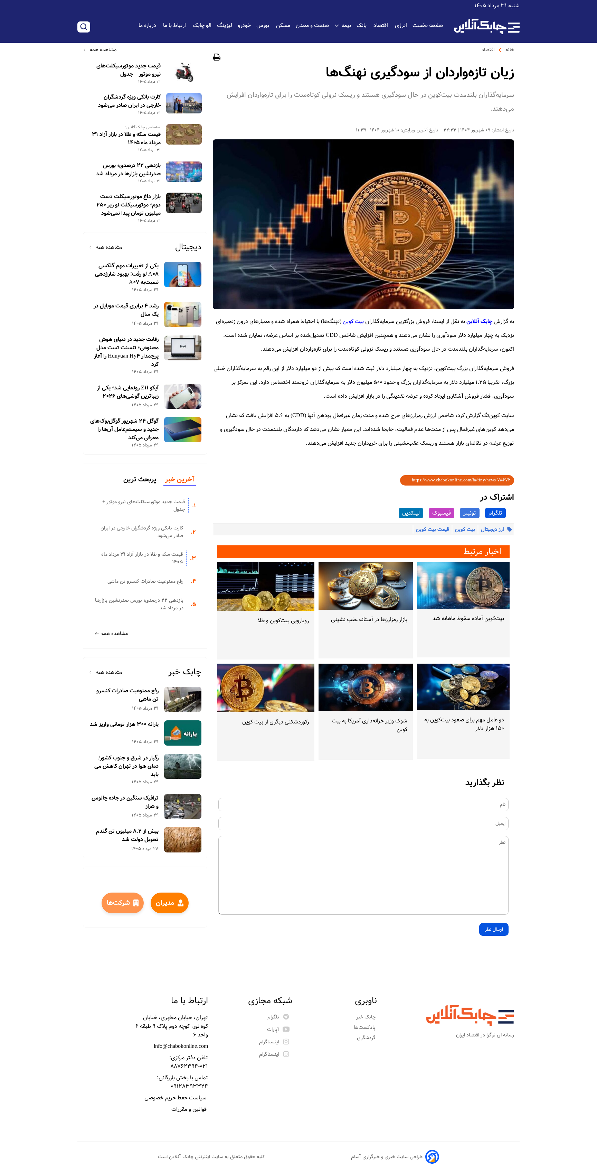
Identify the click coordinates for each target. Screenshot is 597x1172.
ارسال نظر (494, 929)
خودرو (244, 25)
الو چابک (202, 25)
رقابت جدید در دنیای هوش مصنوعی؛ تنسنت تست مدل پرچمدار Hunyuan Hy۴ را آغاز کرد (126, 352)
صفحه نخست (428, 25)
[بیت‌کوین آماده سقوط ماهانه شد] (463, 585)
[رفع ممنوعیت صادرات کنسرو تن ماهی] (183, 699)
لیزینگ (224, 25)
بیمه (346, 25)
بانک (362, 25)
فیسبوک (441, 513)
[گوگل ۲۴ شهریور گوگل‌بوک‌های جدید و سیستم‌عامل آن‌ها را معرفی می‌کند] (183, 429)
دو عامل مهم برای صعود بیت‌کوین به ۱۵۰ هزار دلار (464, 724)
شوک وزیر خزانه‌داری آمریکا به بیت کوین (369, 725)
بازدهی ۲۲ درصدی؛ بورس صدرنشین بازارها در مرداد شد (128, 170)
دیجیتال (188, 247)
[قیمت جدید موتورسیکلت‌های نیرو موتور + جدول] (184, 72)
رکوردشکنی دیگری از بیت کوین (275, 722)
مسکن (283, 25)
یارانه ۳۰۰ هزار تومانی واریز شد (124, 724)
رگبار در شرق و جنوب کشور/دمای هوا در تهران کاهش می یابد (126, 766)
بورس (263, 25)
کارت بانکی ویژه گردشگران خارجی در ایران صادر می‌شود (129, 101)
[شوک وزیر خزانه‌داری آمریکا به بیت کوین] (366, 687)
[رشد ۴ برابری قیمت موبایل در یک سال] (183, 314)
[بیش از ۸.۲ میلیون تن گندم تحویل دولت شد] (183, 839)
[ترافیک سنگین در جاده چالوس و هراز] (183, 806)
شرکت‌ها (118, 903)
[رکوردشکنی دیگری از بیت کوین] (265, 688)
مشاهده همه (103, 50)
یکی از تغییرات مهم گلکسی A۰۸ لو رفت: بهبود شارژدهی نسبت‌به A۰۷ (127, 274)
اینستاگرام (269, 1042)
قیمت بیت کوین (432, 529)
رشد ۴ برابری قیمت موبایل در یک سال (126, 310)
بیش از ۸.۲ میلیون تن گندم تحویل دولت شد (127, 835)
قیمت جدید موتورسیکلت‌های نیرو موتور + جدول (128, 70)
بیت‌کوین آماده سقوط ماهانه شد (468, 618)
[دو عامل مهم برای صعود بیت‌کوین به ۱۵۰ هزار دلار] (463, 687)
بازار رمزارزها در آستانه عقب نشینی (369, 619)
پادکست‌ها (365, 1027)
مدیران (165, 903)
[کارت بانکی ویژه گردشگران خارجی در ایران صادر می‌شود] (184, 103)
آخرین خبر (179, 479)
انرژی (401, 25)
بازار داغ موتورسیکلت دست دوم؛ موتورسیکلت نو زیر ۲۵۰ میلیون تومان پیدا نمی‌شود (128, 205)
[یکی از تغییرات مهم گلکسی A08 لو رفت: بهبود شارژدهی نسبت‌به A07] (183, 274)
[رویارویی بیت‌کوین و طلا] (265, 586)
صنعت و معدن (312, 25)
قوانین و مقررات (189, 1109)
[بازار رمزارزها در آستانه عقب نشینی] (366, 586)
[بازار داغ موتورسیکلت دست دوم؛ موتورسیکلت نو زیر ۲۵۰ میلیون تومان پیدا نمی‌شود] (184, 203)
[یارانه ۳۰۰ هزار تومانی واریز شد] (183, 733)
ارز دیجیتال (492, 529)
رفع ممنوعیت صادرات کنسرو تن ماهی (145, 581)
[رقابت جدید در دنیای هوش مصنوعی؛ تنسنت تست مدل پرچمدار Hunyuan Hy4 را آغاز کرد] (183, 348)
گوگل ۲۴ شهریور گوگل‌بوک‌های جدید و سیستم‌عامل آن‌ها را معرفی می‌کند (124, 429)
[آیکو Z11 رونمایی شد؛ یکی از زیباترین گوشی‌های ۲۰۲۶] (183, 396)
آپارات (273, 1029)
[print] (216, 58)
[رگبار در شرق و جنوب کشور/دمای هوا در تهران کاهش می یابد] (183, 766)
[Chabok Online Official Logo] (487, 26)
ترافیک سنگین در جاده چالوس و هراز (125, 802)
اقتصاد (381, 25)
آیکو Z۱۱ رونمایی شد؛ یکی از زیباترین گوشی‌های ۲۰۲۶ (128, 392)
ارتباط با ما (175, 25)
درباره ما (148, 25)
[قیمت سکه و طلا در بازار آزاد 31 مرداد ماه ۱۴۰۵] (184, 134)
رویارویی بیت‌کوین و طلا (283, 620)
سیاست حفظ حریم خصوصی (176, 1097)
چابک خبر (184, 672)
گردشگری (367, 1038)
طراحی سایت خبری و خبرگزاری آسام (387, 1157)
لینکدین (411, 513)
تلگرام (495, 513)
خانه (509, 50)
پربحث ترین (139, 479)
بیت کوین (353, 321)
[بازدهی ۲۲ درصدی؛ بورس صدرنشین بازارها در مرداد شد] (184, 172)
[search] (83, 27)
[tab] (179, 480)
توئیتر (469, 513)
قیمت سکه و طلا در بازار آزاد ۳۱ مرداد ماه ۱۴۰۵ (126, 138)
